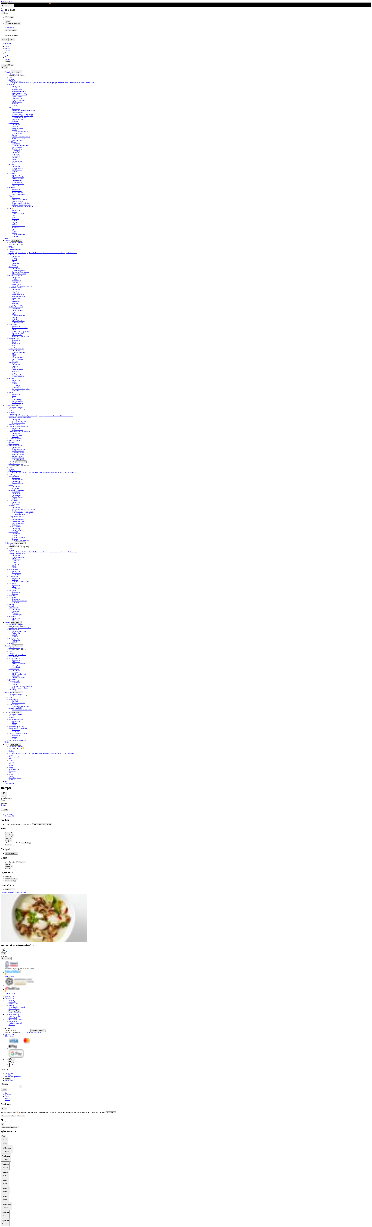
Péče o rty (15, 665)
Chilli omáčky (16, 387)
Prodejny (11, 1005)
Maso (14, 354)
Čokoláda (15, 303)
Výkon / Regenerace (18, 234)
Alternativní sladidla (18, 315)
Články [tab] (7, 1096)
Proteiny (11, 107)
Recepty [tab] (7, 1098)
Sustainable (21, 83)
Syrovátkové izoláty (18, 423)
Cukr (14, 312)
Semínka (15, 282)
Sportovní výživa (14, 123)
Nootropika (15, 154)
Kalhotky (15, 636)
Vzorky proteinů (14, 444)
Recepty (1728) (9, 996)
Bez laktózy (46, 83)
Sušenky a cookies (18, 295)
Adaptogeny (16, 151)
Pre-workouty (16, 493)
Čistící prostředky (17, 192)
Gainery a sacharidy (18, 138)
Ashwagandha (16, 588)
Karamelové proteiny (18, 452)
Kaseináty (15, 437)
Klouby (14, 217)
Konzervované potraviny (20, 100)
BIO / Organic (13, 83)
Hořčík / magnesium (18, 557)
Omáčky (15, 103)
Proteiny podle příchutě (16, 445)
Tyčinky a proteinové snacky (21, 137)
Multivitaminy (16, 559)
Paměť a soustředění (18, 226)
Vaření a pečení (17, 96)
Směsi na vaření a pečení (20, 328)
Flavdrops (15, 317)
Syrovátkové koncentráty (20, 421)
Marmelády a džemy (18, 321)
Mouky (14, 329)
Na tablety (15, 731)
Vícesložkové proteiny (19, 117)
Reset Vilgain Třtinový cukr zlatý (42, 824)
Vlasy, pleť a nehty (18, 213)
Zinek (14, 566)
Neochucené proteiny (18, 449)
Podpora (11, 1000)
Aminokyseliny (17, 133)
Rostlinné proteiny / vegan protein (22, 114)
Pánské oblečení (17, 170)
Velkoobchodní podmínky (13, 1077)
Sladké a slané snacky (19, 93)
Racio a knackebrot (18, 376)
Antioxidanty (16, 156)
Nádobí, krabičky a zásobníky (21, 203)
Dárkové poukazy (14, 1011)
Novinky (11, 79)
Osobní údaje (9, 1080)
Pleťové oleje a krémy (19, 663)
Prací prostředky (17, 191)
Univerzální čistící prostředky (21, 706)
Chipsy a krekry (17, 293)
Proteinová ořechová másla (20, 272)
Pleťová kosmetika (18, 178)
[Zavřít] (2, 1125)
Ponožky (15, 635)
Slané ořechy (16, 301)
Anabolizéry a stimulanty (20, 131)
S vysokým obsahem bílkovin (59, 83)
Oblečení (11, 164)
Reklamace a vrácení (15, 1016)
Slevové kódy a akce (15, 1012)
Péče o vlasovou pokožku (20, 688)
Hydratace (15, 236)
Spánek (14, 224)
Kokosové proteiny (18, 459)
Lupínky (15, 265)
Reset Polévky (26, 843)
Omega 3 (15, 594)
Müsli (14, 261)
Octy (13, 347)
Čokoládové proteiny (18, 454)
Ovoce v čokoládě (18, 305)
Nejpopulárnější (9, 816)
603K (12, 1059)
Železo (14, 567)
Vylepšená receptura (15, 81)
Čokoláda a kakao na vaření (20, 336)
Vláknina (15, 613)
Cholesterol (15, 227)
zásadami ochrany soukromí (33, 1032)
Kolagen (15, 121)
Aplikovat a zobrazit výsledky (10, 1127)
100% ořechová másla (19, 270)
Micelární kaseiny (17, 435)
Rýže (14, 368)
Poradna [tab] (7, 1100)
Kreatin (14, 130)
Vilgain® (8, 72)
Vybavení (11, 196)
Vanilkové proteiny (18, 451)
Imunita (14, 212)
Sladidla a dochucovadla (19, 95)
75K (11, 1064)
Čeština (7, 61)
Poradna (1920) (13, 1003)
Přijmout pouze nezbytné (9, 1116)
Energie (14, 233)
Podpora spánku (17, 163)
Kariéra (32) (12, 1002)
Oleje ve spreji (16, 343)
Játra (13, 229)
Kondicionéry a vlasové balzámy (22, 686)
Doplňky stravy (13, 142)
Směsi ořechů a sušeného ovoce (22, 286)
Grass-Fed (28, 83)
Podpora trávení (17, 161)
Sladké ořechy (16, 300)
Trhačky (14, 737)
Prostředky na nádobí (18, 194)
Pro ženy (15, 158)
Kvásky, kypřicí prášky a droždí (22, 331)
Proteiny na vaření (18, 119)
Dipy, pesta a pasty (18, 390)
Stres (13, 215)
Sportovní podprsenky (19, 631)
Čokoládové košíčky (18, 296)
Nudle (14, 373)
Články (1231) (9, 998)
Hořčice (14, 383)
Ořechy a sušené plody (19, 91)
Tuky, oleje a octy (17, 98)
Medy (14, 314)
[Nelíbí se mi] (5, 951)
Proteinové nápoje (17, 112)
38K (12, 1062)
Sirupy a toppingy (17, 310)
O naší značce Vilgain (15, 1019)
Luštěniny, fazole (17, 370)
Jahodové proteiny (18, 456)
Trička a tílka (16, 633)
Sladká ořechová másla (19, 274)
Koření (14, 319)
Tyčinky (14, 291)
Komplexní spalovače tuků (20, 540)
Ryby (14, 356)
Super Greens (16, 573)
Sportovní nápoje (17, 128)
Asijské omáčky (17, 385)
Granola (14, 260)
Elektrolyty (15, 126)
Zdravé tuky (16, 152)
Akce (10, 77)
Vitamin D (15, 564)
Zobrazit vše (16, 86)
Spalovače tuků (17, 140)
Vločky (14, 258)
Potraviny (11, 84)
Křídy (14, 738)
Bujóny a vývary (17, 322)
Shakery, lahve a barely (19, 199)
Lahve (14, 724)
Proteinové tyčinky (18, 519)
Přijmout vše (21, 1116)
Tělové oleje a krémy (18, 677)
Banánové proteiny (18, 458)
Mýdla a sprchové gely (19, 674)
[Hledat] (2, 13)
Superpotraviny (17, 147)
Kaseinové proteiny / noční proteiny (23, 116)
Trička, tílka (16, 640)
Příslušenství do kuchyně (20, 201)
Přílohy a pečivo (17, 102)
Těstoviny (15, 366)
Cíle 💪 (11, 208)
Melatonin (15, 620)
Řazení (3, 798)
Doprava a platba (14, 1014)
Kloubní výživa (17, 149)
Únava (14, 231)
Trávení (14, 222)
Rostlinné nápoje (17, 403)
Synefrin (15, 539)
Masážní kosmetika (18, 177)
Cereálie (14, 88)
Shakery (14, 723)
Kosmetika (12, 173)
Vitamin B (15, 560)
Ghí (13, 345)
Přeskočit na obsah (6, 1)
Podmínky (8, 1075)
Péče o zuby (16, 185)
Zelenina (15, 361)
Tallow (93, 83)
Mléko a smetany (17, 335)
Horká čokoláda (17, 399)
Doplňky (15, 171)
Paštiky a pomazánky (18, 357)
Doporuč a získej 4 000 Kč (17, 1007)
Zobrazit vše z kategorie (16, 74)
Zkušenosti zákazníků (15, 1023)
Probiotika (15, 611)
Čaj (13, 397)
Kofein (14, 499)
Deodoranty (16, 672)
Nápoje (14, 105)
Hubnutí (14, 220)
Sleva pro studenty (14, 1009)
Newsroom (12, 1025)
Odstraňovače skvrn (18, 703)
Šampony (15, 684)
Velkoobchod (13, 1018)
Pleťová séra (16, 662)
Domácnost (12, 187)
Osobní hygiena (17, 182)
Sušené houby (16, 284)
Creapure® (15, 488)
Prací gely (15, 701)
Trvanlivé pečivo (17, 375)
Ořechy (14, 279)
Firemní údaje (9, 1073)
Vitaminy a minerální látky (20, 145)
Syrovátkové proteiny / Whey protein (23, 110)
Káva (14, 396)
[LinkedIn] (9, 1066)
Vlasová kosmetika (18, 184)
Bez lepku (39, 83)
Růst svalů (15, 219)
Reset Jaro (22, 862)
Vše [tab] (6, 1093)
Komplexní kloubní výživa (20, 581)
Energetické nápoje (18, 483)
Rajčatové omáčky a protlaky (21, 389)
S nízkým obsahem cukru (76, 83)
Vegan (34, 83)
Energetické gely (17, 530)
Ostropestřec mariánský (19, 601)
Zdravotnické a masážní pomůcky (22, 206)
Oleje (14, 342)
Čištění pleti (16, 667)
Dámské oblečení (17, 168)
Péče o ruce (15, 676)
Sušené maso (16, 298)
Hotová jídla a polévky (19, 352)
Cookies (7, 1078)
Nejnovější (9, 814)
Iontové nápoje (17, 481)
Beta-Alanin (16, 504)
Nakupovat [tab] (8, 1094)
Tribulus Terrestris (17, 497)
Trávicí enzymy (17, 615)
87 (4, 954)
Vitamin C (15, 562)
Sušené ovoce (16, 281)
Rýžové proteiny (17, 430)
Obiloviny (15, 371)
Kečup (14, 382)
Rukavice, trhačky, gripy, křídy (21, 205)
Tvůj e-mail (8, 1030)
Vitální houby (16, 574)
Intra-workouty (17, 495)
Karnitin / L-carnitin (18, 537)
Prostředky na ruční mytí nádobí (22, 710)
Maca (14, 587)
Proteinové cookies (18, 523)
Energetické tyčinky (18, 521)
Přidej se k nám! (10, 783)
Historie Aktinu (13, 1021)
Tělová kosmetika (17, 180)
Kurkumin (15, 602)
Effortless (87, 83)
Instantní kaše (16, 263)
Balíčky (7, 781)
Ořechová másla (17, 89)
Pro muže (15, 159)
